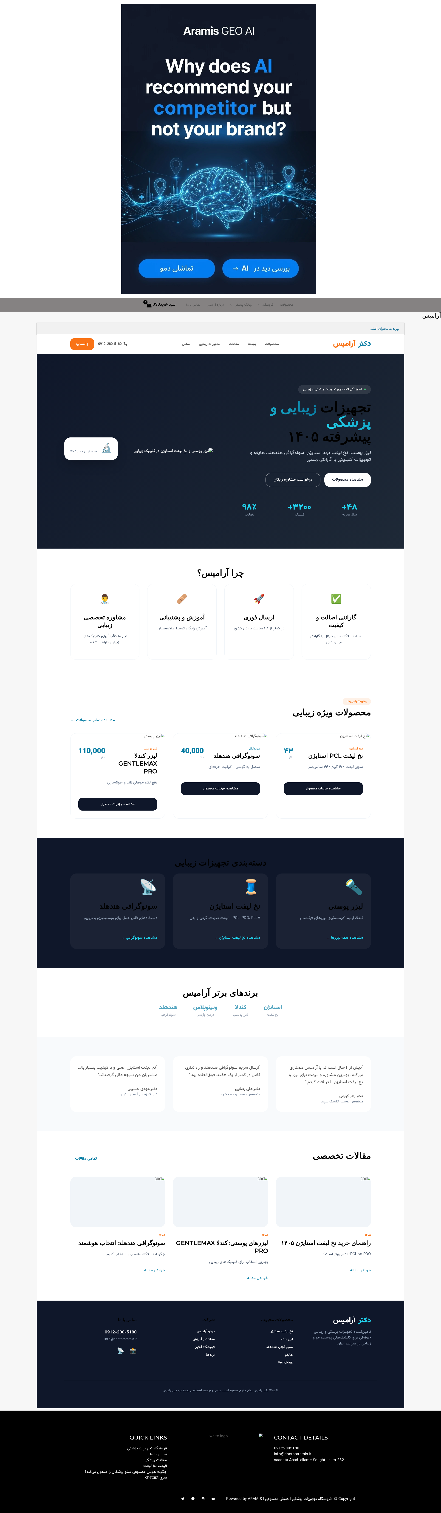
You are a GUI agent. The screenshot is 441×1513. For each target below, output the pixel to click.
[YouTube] (213, 1498)
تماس (186, 344)
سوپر (359, 767)
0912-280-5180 (121, 1332)
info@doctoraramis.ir (121, 1339)
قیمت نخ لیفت (155, 1466)
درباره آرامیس (215, 304)
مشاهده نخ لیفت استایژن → (237, 938)
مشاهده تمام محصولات (92, 720)
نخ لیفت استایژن (281, 1331)
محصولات (286, 304)
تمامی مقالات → (83, 1159)
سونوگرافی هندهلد (279, 1347)
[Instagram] (203, 1498)
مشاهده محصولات (347, 480)
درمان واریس (205, 1014)
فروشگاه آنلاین (205, 1347)
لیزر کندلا (287, 1339)
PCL (236, 918)
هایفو (289, 1355)
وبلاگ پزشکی (243, 304)
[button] (260, 305)
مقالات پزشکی (155, 1460)
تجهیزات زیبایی (209, 344)
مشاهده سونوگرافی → (139, 938)
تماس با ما (193, 304)
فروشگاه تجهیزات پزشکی (147, 1448)
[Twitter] (182, 1498)
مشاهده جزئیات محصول (323, 788)
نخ (345, 452)
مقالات (234, 344)
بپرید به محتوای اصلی (384, 329)
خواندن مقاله (360, 1270)
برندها (252, 344)
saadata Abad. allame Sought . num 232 (309, 1460)
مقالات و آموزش (204, 1339)
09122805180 (286, 1448)
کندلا (359, 918)
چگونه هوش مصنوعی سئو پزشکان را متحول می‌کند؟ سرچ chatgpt (126, 1475)
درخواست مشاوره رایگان (293, 480)
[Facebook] (193, 1498)
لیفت (336, 452)
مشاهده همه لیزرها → (344, 938)
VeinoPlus (285, 1362)
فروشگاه (268, 304)
